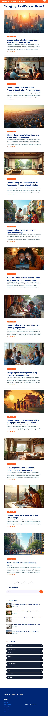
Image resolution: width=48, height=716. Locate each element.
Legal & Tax (25, 673)
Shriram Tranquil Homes (13, 1)
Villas (25, 670)
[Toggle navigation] (44, 1)
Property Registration (25, 663)
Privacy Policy (7, 706)
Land (25, 659)
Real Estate (11, 36)
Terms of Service (7, 704)
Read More (12, 51)
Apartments (25, 656)
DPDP (5, 711)
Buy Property (25, 677)
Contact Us (6, 709)
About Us (6, 702)
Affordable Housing (25, 666)
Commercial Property (25, 649)
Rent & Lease (25, 652)
